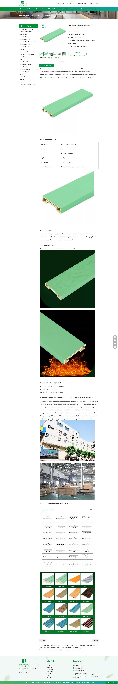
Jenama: (61, 61)
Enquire (77, 52)
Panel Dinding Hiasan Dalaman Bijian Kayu (49, 647)
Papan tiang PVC (24, 61)
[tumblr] (29, 672)
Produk (48, 665)
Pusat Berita (49, 675)
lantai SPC (22, 77)
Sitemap (71, 682)
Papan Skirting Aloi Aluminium (27, 41)
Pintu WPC (22, 81)
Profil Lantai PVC (24, 51)
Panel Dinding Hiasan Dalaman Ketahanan (70, 647)
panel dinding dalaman (25, 31)
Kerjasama (49, 677)
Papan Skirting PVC (25, 39)
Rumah (48, 663)
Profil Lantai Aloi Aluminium (27, 54)
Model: (41, 61)
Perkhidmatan (50, 671)
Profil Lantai (23, 49)
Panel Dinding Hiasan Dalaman (47, 645)
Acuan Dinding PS (24, 72)
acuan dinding (23, 34)
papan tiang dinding (25, 57)
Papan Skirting (23, 36)
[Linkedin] (22, 672)
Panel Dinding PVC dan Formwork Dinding (29, 29)
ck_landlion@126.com (79, 672)
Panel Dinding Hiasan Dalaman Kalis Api (85, 645)
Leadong (83, 682)
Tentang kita (49, 667)
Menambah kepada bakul (76, 56)
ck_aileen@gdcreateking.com (81, 673)
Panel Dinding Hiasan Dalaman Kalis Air (65, 645)
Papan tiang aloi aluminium (27, 64)
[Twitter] (24, 672)
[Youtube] (26, 672)
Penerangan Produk (46, 65)
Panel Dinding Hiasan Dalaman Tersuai (70, 650)
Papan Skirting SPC (25, 44)
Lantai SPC (22, 74)
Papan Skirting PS (24, 46)
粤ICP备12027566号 (89, 682)
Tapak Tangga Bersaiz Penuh (27, 84)
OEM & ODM (50, 669)
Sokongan (49, 673)
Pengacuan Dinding (25, 69)
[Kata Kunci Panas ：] (91, 3)
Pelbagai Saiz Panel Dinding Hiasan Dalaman (50, 650)
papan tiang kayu (24, 67)
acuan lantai (23, 79)
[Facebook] (19, 672)
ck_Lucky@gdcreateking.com (78, 3)
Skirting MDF (23, 59)
